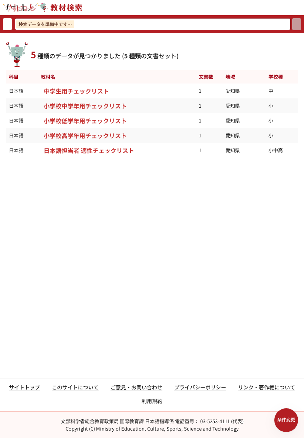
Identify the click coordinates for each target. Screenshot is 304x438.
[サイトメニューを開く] (301, 7)
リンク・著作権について (266, 387)
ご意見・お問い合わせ (136, 387)
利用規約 (152, 401)
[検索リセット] (7, 24)
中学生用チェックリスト (76, 90)
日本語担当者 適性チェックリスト (89, 150)
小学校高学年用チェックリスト (85, 135)
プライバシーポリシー (200, 387)
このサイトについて (75, 387)
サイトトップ (24, 387)
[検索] (296, 24)
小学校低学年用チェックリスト (85, 120)
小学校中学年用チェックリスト (85, 105)
